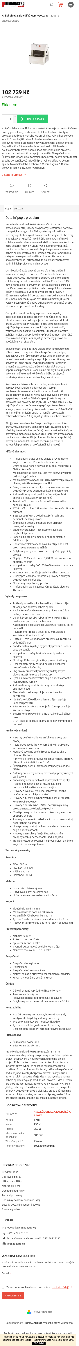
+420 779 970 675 (17, 1233)
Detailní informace (12, 174)
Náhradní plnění (11, 1185)
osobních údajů (60, 1287)
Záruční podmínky (12, 1195)
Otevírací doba (10, 1172)
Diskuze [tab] (18, 208)
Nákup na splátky (12, 1181)
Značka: (10, 20)
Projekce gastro (11, 1209)
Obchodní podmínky (13, 1190)
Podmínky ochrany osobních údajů (21, 1200)
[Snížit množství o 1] (15, 121)
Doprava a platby (11, 1176)
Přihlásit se (13, 1295)
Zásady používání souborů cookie (21, 1204)
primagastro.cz (16, 1243)
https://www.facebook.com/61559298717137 (33, 1238)
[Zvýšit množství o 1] (15, 117)
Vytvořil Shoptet (43, 1311)
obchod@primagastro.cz (21, 1227)
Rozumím (39, 1343)
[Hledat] (51, 4)
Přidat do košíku (35, 118)
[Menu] (70, 4)
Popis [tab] (8, 208)
